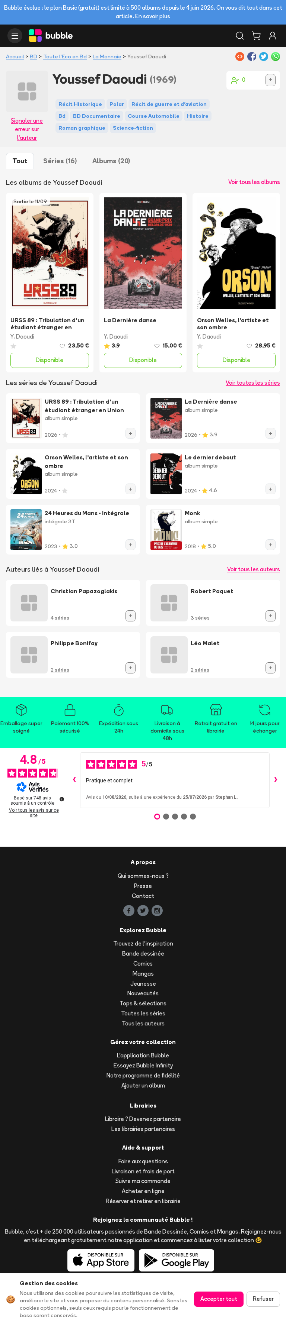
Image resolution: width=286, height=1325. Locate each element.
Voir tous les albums (254, 181)
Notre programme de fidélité (143, 1075)
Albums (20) (111, 160)
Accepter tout (218, 1298)
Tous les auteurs (143, 1023)
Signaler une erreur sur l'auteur (27, 129)
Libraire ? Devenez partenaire (143, 1118)
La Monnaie (107, 56)
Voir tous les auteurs (253, 569)
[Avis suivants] (275, 780)
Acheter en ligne (143, 1191)
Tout (20, 160)
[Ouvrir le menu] (14, 35)
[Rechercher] (239, 35)
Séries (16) (60, 160)
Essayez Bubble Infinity (143, 1065)
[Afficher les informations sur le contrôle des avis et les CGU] (62, 799)
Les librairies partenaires (143, 1128)
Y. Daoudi (22, 336)
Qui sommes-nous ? (143, 875)
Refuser (263, 1298)
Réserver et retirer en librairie (143, 1201)
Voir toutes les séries (253, 382)
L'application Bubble (143, 1055)
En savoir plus (152, 16)
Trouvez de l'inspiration (143, 943)
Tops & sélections (143, 1003)
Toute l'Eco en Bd (65, 56)
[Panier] (256, 35)
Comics (143, 963)
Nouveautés (143, 993)
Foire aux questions (143, 1161)
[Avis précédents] (74, 780)
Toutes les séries (143, 1013)
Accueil (15, 56)
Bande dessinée (143, 953)
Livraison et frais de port (143, 1171)
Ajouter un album (143, 1085)
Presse (143, 885)
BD (33, 56)
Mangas (143, 973)
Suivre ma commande (143, 1181)
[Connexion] (272, 35)
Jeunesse (143, 983)
